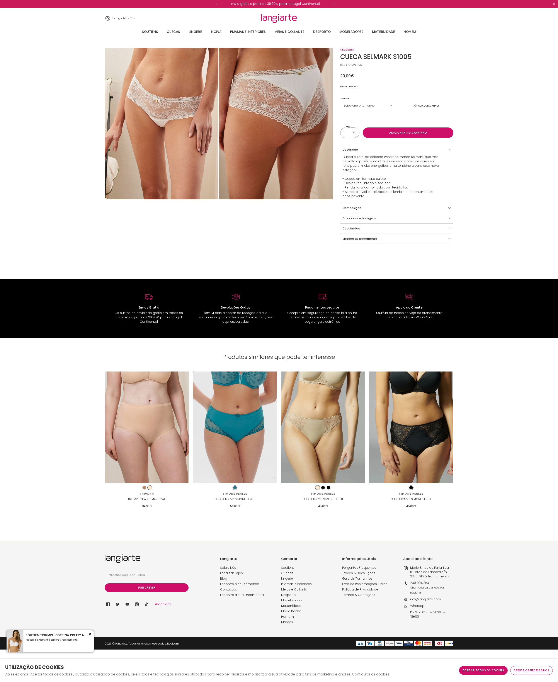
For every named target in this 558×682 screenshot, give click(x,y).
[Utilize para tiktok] (146, 604)
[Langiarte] (279, 18)
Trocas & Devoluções (358, 573)
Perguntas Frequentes (359, 567)
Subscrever (147, 587)
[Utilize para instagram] (136, 604)
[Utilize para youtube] (127, 604)
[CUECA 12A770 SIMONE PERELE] (411, 427)
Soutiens (287, 567)
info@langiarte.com (425, 599)
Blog (223, 578)
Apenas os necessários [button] (531, 670)
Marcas (287, 622)
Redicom (173, 643)
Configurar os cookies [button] (370, 674)
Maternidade (291, 606)
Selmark (347, 49)
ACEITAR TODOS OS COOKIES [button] (483, 670)
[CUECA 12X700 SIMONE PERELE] (323, 427)
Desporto (288, 595)
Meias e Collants (294, 589)
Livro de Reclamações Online (365, 584)
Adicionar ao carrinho (408, 132)
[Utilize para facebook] (108, 604)
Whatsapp (418, 606)
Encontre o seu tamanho (239, 584)
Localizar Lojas (231, 573)
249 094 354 (419, 583)
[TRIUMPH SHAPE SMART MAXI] (147, 427)
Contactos (228, 589)
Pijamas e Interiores (296, 584)
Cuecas (287, 573)
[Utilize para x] (117, 604)
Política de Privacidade (360, 589)
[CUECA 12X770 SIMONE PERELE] (235, 427)
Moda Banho (291, 611)
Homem (287, 616)
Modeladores (291, 600)
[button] (396, 150)
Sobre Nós (228, 567)
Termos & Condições (358, 595)
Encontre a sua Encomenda (242, 595)
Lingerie (287, 578)
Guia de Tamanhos (357, 578)
